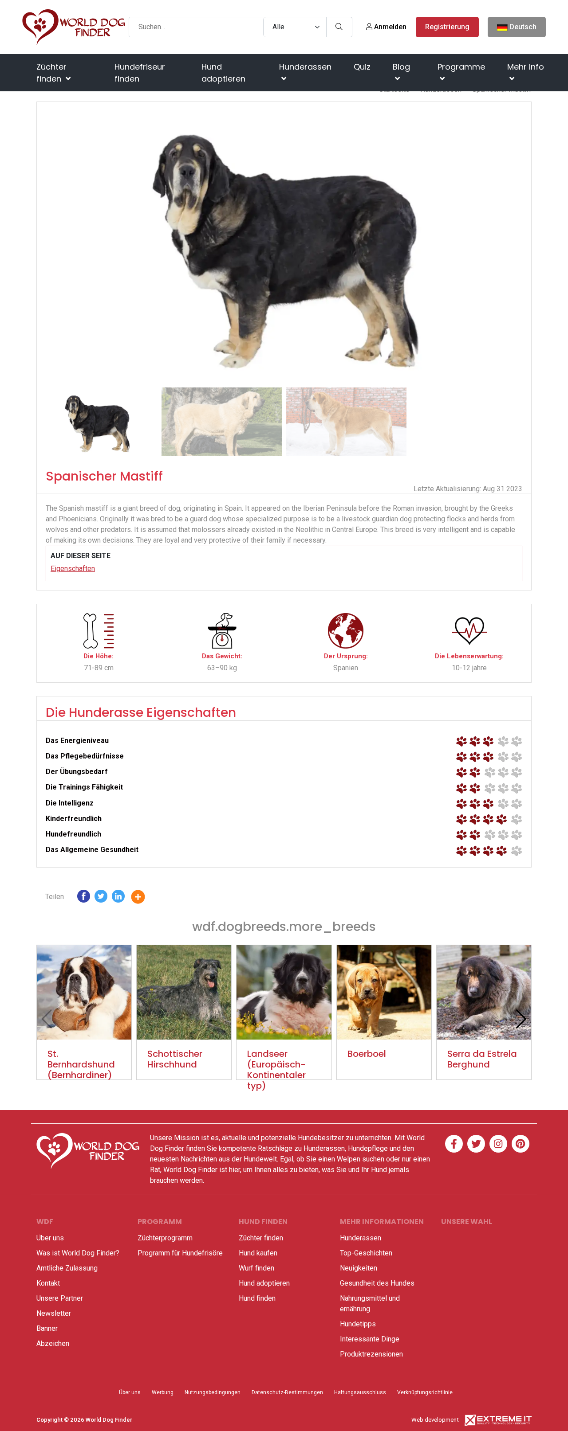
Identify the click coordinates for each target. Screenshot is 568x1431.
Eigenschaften (73, 568)
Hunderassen (305, 66)
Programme (461, 66)
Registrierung (447, 27)
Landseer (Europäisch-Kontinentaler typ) (276, 1070)
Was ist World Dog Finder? (77, 1253)
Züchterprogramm (165, 1238)
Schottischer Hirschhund (174, 1059)
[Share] (144, 898)
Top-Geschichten (366, 1253)
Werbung (163, 1392)
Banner (47, 1328)
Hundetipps (358, 1324)
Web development (435, 1419)
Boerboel (366, 1054)
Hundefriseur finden (139, 72)
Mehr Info (525, 66)
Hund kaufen (258, 1253)
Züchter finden (51, 72)
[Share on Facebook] (83, 898)
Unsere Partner (59, 1298)
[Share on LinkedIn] (118, 898)
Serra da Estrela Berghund (482, 1059)
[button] (521, 242)
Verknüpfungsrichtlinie (425, 1392)
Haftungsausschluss (360, 1392)
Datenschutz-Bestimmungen (287, 1392)
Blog (401, 66)
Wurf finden (256, 1268)
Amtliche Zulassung (67, 1268)
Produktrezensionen (371, 1354)
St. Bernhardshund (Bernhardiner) (81, 1064)
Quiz (362, 66)
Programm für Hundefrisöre (180, 1253)
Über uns (50, 1238)
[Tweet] (101, 898)
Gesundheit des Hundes (377, 1283)
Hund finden (257, 1298)
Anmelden (389, 27)
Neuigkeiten (358, 1268)
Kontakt (48, 1283)
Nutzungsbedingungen (213, 1392)
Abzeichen (52, 1343)
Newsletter (53, 1313)
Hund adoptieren (223, 72)
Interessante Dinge (369, 1339)
